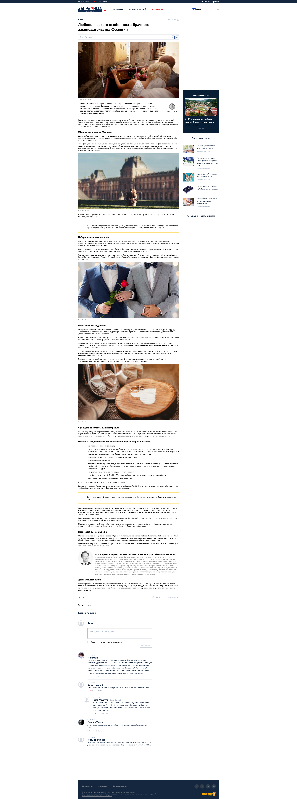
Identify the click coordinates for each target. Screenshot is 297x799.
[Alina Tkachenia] (172, 106)
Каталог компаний (137, 9)
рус (95, 1)
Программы (118, 9)
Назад (82, 19)
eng (100, 1)
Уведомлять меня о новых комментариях (106, 642)
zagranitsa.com (85, 1)
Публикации (157, 9)
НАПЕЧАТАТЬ (159, 597)
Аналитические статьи (192, 125)
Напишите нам (87, 786)
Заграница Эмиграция (90, 9)
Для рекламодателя (120, 786)
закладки (206, 1)
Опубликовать (146, 645)
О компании (102, 786)
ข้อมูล (105, 1)
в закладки (172, 19)
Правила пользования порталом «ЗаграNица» (97, 796)
